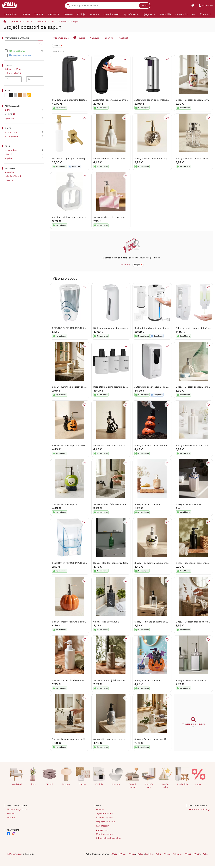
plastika (9, 180)
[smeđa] (20, 95)
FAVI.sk (123, 854)
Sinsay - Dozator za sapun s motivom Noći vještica (119, 445)
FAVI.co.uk (177, 854)
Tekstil (49, 784)
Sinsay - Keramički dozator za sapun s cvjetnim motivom (81, 387)
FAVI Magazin (102, 826)
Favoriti (81, 38)
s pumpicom (11, 136)
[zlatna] (29, 95)
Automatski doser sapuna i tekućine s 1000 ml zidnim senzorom (167, 387)
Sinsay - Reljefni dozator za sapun (152, 158)
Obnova (82, 784)
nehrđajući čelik (13, 176)
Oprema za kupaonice (21, 21)
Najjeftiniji (109, 38)
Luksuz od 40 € (13, 73)
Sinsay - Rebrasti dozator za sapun (111, 158)
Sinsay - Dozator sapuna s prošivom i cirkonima (77, 739)
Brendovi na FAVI (104, 817)
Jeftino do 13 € (13, 69)
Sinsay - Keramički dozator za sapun (112, 504)
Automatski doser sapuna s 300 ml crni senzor (117, 100)
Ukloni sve (125, 265)
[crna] (11, 95)
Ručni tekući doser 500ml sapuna (69, 217)
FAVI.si (205, 854)
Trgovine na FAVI (104, 813)
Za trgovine (102, 830)
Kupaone (115, 784)
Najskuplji (124, 38)
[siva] (15, 95)
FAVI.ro (140, 854)
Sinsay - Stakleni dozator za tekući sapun (114, 563)
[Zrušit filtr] (14, 113)
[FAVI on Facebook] (8, 833)
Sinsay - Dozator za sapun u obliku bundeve (157, 445)
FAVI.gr (196, 854)
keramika (9, 172)
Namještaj (17, 784)
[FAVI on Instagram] (13, 833)
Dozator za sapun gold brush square (70, 158)
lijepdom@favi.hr (18, 809)
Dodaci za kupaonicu (46, 21)
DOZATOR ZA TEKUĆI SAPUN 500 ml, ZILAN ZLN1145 (79, 563)
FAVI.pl (131, 854)
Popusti (198, 784)
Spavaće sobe (149, 785)
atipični (8, 158)
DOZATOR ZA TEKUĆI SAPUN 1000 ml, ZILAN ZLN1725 (79, 328)
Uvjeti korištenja (104, 834)
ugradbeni (10, 118)
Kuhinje (99, 784)
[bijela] (6, 95)
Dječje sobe (165, 785)
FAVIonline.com (14, 854)
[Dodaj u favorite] (167, 59)
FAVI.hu (149, 854)
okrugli (8, 154)
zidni (7, 110)
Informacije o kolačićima (108, 838)
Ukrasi (33, 784)
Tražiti (144, 5)
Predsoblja (182, 784)
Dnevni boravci (132, 785)
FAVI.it (158, 854)
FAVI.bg (188, 854)
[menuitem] (10, 14)
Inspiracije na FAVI (105, 822)
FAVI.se (167, 854)
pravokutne (11, 150)
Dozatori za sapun (70, 21)
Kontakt (11, 813)
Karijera (11, 817)
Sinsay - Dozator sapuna (64, 504)
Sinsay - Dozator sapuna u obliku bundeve (74, 445)
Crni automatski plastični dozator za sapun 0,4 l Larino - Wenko (85, 100)
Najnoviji (94, 38)
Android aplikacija (201, 809)
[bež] (24, 95)
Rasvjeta (66, 784)
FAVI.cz (114, 854)
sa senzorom (11, 132)
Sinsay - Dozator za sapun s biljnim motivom (157, 739)
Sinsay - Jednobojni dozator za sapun (195, 563)
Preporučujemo (61, 38)
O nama (100, 809)
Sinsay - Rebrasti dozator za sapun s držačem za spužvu (122, 217)
